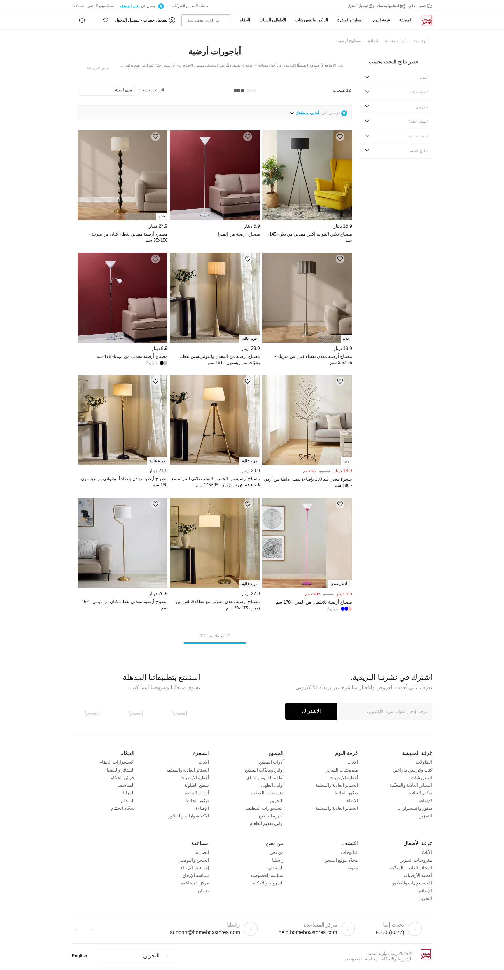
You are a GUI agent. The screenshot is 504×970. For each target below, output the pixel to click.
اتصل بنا (201, 852)
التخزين (425, 815)
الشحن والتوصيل (193, 860)
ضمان (203, 890)
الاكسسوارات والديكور (189, 815)
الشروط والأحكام (268, 882)
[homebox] (424, 20)
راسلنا (278, 860)
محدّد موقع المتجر (341, 860)
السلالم (127, 800)
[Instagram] (76, 929)
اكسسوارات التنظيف (265, 808)
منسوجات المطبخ (267, 792)
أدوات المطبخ (271, 762)
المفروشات (421, 777)
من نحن (277, 852)
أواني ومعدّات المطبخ (264, 769)
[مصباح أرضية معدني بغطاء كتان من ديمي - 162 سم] (122, 586)
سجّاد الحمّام (122, 808)
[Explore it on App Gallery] (92, 713)
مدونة (353, 867)
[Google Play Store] (136, 713)
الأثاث (352, 762)
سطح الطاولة (196, 785)
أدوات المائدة (197, 792)
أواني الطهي (272, 785)
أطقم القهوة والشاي (265, 777)
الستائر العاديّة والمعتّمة (411, 785)
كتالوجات (349, 852)
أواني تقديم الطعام (267, 823)
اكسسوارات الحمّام (116, 762)
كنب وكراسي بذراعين (412, 769)
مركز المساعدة (195, 882)
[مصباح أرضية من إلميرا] (215, 218)
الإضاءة (425, 800)
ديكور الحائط (420, 792)
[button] (105, 20)
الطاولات (424, 762)
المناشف (126, 785)
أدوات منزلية (396, 41)
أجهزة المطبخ (271, 815)
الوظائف (276, 867)
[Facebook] (92, 929)
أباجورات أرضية (214, 51)
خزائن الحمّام (122, 777)
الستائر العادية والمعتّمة (336, 785)
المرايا (128, 792)
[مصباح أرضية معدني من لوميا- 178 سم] (122, 341)
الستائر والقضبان (119, 769)
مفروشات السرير (342, 769)
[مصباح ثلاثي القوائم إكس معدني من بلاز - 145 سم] (307, 218)
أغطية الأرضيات (343, 777)
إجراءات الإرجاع (195, 867)
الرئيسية (421, 41)
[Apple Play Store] (179, 713)
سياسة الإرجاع (195, 875)
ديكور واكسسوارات (415, 808)
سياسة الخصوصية (267, 875)
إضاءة (373, 41)
